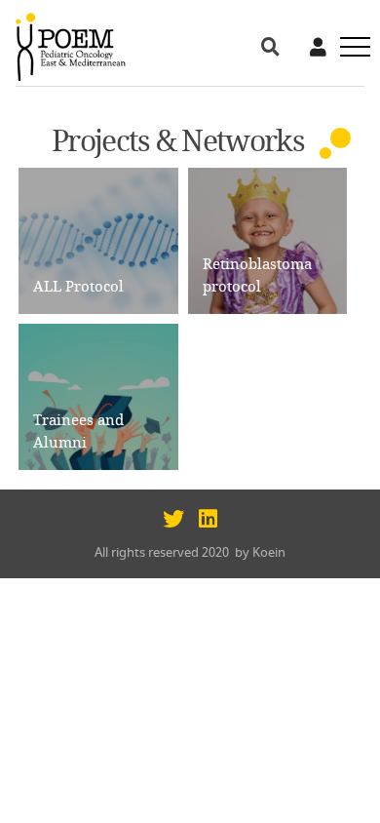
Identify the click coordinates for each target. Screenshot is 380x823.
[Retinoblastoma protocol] (268, 238)
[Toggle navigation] (349, 46)
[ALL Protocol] (98, 238)
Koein (268, 552)
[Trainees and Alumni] (98, 394)
